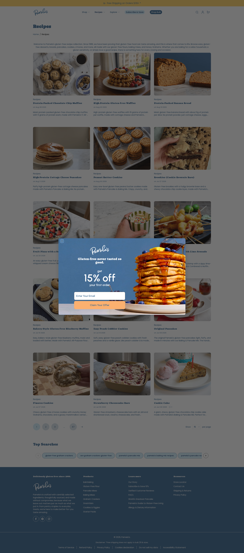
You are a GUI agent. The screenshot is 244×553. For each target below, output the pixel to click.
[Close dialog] (62, 241)
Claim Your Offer (99, 305)
